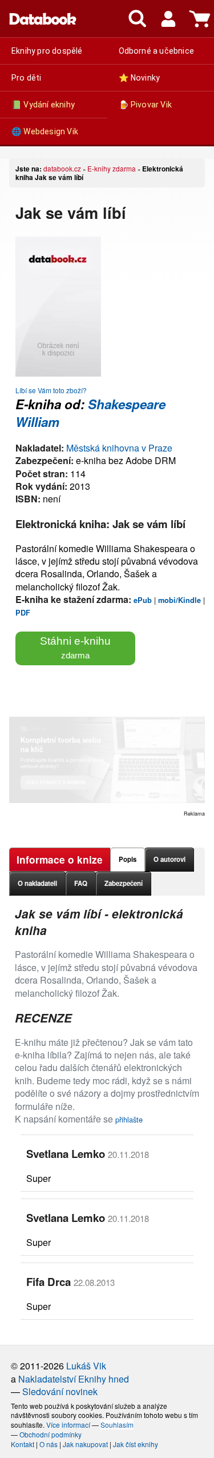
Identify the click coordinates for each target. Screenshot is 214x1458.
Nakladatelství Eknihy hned (73, 1378)
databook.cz (62, 168)
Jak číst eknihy (135, 1444)
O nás (48, 1444)
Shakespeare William (90, 413)
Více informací (68, 1424)
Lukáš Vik (86, 1365)
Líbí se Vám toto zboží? (51, 390)
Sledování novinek (60, 1391)
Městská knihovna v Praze (119, 447)
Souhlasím (117, 1424)
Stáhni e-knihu (75, 647)
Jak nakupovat (85, 1444)
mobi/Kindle (179, 600)
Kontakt (22, 1444)
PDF (22, 613)
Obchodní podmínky (50, 1434)
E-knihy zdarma (111, 168)
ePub (143, 600)
